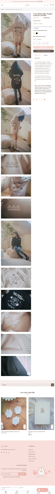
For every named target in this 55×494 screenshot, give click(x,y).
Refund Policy (32, 456)
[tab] (37, 55)
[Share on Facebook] (33, 99)
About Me (31, 449)
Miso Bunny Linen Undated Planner (37, 431)
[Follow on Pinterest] (6, 452)
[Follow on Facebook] (1, 452)
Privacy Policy (32, 452)
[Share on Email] (44, 99)
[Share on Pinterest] (39, 99)
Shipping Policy (32, 454)
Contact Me (31, 461)
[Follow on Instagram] (3, 452)
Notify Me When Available (43, 51)
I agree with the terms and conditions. (12, 477)
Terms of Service (32, 458)
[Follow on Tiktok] (8, 452)
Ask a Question (36, 20)
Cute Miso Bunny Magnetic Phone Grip (10, 431)
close (3, 1)
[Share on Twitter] (36, 99)
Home (2, 9)
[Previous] (3, 413)
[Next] (51, 413)
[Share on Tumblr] (41, 99)
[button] (47, 17)
